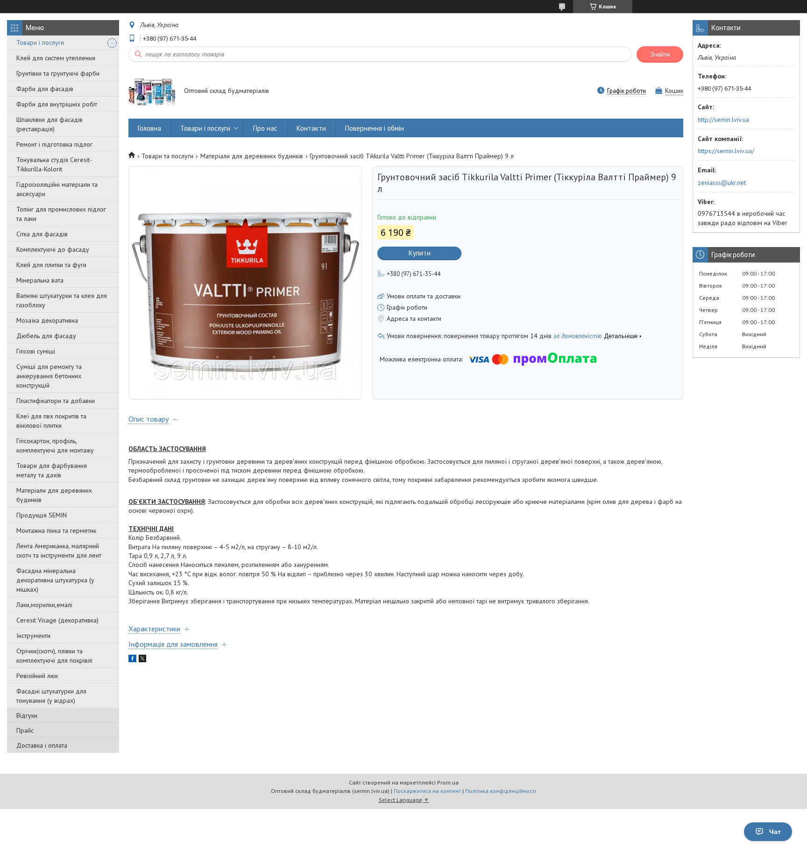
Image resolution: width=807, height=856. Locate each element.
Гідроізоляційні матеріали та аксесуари (57, 189)
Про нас (265, 128)
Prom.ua (448, 782)
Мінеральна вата (40, 280)
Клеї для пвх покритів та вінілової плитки (51, 421)
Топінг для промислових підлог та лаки (61, 214)
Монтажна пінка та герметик (56, 530)
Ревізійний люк (37, 676)
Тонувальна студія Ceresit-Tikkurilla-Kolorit (54, 164)
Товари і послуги (40, 42)
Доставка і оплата (41, 745)
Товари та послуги (167, 156)
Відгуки (26, 715)
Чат (775, 831)
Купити (420, 252)
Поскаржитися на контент (427, 790)
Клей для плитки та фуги (51, 265)
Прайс (25, 730)
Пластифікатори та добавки (55, 400)
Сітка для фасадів (42, 234)
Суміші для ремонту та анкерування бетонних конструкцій (49, 375)
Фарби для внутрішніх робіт (56, 104)
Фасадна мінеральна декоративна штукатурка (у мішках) (55, 580)
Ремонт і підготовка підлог (54, 144)
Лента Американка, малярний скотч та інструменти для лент (58, 550)
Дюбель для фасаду (46, 336)
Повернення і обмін (374, 128)
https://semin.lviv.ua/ (726, 151)
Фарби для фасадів (44, 89)
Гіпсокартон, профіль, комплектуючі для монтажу (55, 445)
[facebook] (132, 660)
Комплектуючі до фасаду (52, 249)
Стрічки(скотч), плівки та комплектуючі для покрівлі (54, 656)
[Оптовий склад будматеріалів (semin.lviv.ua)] (151, 91)
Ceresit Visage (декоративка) (57, 620)
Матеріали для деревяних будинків (54, 495)
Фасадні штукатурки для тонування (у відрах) (51, 696)
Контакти (311, 128)
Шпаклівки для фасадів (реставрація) (49, 124)
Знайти (660, 54)
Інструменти (33, 635)
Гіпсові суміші (35, 351)
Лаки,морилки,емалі (44, 605)
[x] (142, 660)
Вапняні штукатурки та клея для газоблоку (61, 300)
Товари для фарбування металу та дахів (51, 470)
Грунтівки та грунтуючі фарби (57, 73)
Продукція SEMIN (41, 515)
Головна (149, 128)
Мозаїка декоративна (47, 320)
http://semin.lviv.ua (723, 119)
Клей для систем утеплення (55, 58)
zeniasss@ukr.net (722, 182)
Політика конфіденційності (500, 790)
